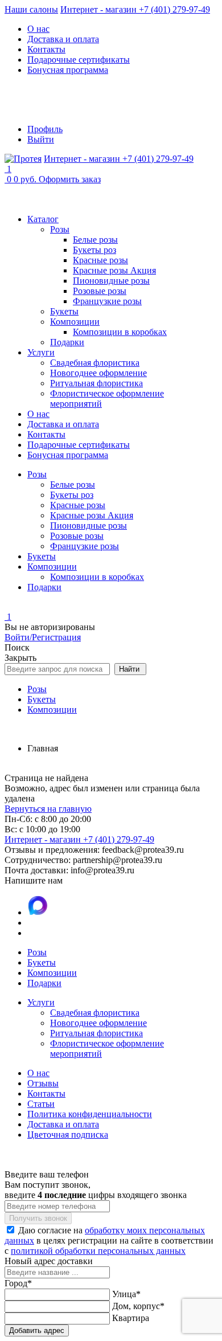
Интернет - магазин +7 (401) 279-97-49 (135, 9)
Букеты (64, 311)
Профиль (45, 129)
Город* (18, 1283)
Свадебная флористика (94, 362)
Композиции (75, 321)
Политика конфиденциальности (89, 1114)
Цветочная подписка (67, 1134)
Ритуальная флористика (96, 383)
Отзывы (43, 1083)
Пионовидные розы (111, 280)
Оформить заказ (70, 179)
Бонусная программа (67, 70)
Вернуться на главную (48, 808)
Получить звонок (38, 1218)
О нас (38, 29)
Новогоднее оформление (98, 373)
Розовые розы (99, 291)
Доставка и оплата (63, 39)
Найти (130, 669)
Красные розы (100, 260)
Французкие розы (107, 301)
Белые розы (95, 239)
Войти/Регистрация (43, 637)
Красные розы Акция (114, 270)
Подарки (67, 342)
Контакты (46, 49)
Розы (59, 229)
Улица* (126, 1294)
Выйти (40, 139)
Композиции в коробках (120, 332)
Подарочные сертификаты (78, 59)
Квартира (130, 1318)
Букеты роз (94, 250)
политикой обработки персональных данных (98, 1251)
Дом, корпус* (138, 1306)
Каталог (43, 219)
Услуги (41, 352)
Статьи (41, 1104)
